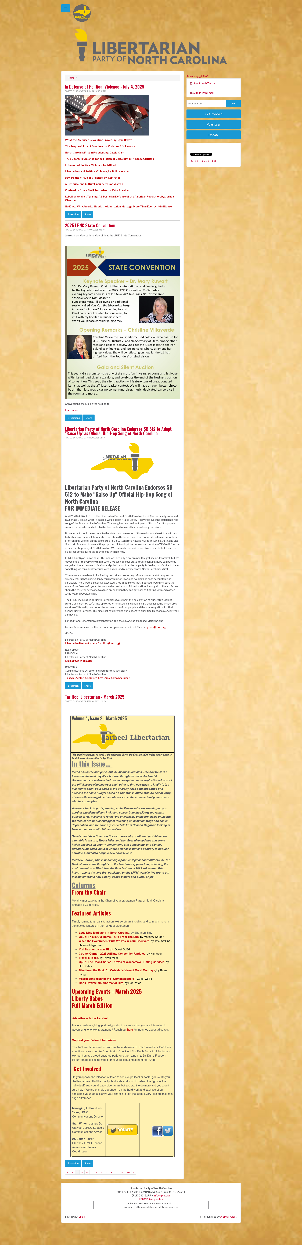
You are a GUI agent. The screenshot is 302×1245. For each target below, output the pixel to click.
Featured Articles (91, 913)
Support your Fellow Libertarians (94, 1040)
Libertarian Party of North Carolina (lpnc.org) (92, 643)
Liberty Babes (87, 998)
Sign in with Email (203, 92)
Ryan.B (69, 660)
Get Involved (87, 1068)
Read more (71, 410)
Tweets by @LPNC (197, 76)
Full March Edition (92, 1005)
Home (71, 77)
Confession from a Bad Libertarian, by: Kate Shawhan (97, 190)
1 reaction (73, 214)
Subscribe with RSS (205, 161)
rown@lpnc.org (82, 660)
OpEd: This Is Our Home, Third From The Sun (109, 937)
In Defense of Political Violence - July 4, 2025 (104, 86)
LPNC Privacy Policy (151, 1199)
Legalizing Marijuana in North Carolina (104, 933)
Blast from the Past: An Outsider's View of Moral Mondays (117, 970)
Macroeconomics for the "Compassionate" (107, 979)
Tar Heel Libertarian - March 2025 (94, 697)
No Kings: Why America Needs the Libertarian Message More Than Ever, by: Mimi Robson (119, 206)
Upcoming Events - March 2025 (107, 991)
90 (128, 1172)
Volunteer (214, 124)
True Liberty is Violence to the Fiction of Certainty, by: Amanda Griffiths (109, 158)
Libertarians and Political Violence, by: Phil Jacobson (97, 171)
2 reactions (74, 417)
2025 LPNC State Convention (90, 225)
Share (87, 214)
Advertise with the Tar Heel (89, 1018)
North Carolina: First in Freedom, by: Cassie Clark (94, 152)
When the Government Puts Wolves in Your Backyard (114, 941)
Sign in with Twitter (204, 83)
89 (122, 1172)
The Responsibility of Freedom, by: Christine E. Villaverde (100, 146)
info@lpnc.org (162, 1195)
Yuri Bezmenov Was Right (96, 949)
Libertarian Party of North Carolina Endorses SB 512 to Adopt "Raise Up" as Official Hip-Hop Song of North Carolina (118, 431)
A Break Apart (228, 1216)
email (82, 1216)
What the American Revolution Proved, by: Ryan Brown (98, 139)
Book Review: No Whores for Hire (101, 983)
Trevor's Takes (88, 958)
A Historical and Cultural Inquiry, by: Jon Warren (94, 183)
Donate (213, 135)
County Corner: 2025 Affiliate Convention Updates (112, 953)
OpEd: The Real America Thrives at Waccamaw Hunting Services (121, 962)
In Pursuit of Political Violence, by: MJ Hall (90, 165)
